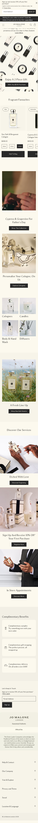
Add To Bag (13, 154)
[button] (3, 25)
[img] (35, 25)
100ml (20, 146)
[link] (13, 118)
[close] (36, 3)
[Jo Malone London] (19, 25)
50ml (12, 146)
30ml (4, 146)
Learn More (29, 20)
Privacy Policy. (7, 8)
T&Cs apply (6, 694)
